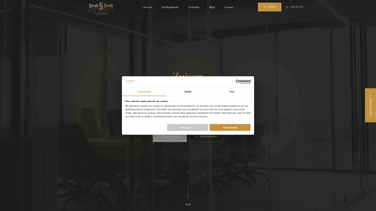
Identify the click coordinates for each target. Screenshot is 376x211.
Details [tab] (188, 91)
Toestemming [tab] (144, 91)
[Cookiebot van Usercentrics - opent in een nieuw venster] (238, 82)
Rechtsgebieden (170, 7)
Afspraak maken (172, 136)
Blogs (212, 7)
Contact (271, 7)
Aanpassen (186, 127)
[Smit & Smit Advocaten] (101, 8)
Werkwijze (194, 7)
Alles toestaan (230, 127)
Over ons (147, 7)
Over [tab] (232, 91)
